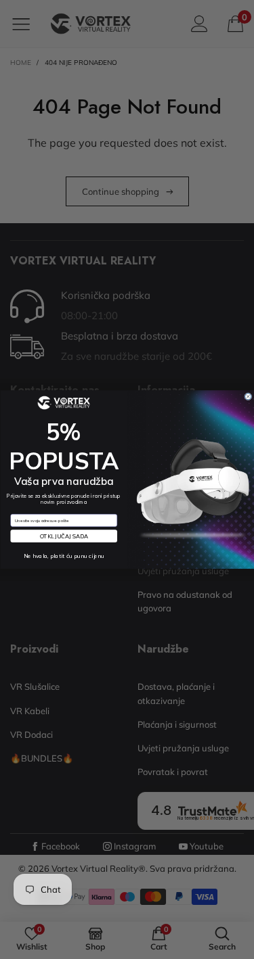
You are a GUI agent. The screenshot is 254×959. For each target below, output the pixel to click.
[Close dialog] (248, 396)
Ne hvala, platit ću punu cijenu (63, 556)
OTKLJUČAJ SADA (63, 536)
